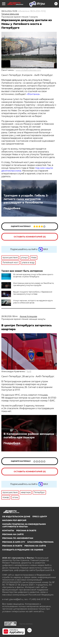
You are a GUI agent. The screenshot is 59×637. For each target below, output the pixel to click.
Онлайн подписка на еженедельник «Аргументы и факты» (24, 525)
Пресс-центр (39, 516)
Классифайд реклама (40, 542)
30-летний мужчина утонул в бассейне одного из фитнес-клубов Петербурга (33, 275)
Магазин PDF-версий (14, 520)
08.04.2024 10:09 (9, 11)
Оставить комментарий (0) (30, 236)
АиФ (29, 371)
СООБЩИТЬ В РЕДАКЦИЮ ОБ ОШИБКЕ (22, 549)
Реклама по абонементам (17, 538)
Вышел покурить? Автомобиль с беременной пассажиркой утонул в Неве (32, 293)
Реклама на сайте (13, 534)
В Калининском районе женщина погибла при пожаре (29, 435)
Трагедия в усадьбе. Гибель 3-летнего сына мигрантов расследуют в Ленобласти (26, 199)
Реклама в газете (26, 530)
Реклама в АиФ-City (13, 542)
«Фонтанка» (33, 94)
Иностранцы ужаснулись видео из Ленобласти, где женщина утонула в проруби (33, 284)
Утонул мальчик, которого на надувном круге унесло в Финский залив (33, 302)
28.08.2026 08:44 (9, 316)
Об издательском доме (16, 516)
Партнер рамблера (25, 624)
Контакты (8, 530)
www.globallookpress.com (28, 70)
